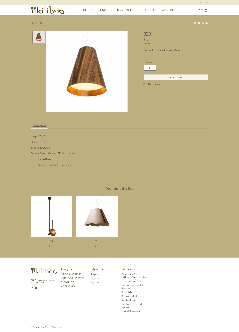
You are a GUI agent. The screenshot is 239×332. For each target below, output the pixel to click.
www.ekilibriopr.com (130, 310)
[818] (51, 216)
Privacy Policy (127, 291)
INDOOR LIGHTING (71, 274)
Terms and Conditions (131, 281)
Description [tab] (39, 125)
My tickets (95, 282)
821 (97, 241)
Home (34, 22)
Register (94, 274)
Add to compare (153, 84)
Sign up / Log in (201, 2)
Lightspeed (65, 327)
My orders (95, 278)
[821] (97, 216)
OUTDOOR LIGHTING (73, 278)
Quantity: (148, 62)
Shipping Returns (128, 300)
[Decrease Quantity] (147, 68)
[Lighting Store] (48, 10)
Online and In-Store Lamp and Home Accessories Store (134, 275)
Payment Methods (129, 295)
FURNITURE (67, 282)
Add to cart (176, 77)
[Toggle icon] (201, 10)
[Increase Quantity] (153, 68)
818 (52, 241)
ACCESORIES (68, 286)
